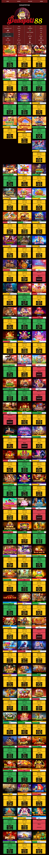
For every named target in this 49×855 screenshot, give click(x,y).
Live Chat (30, 1)
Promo (41, 1)
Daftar (18, 1)
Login (7, 1)
